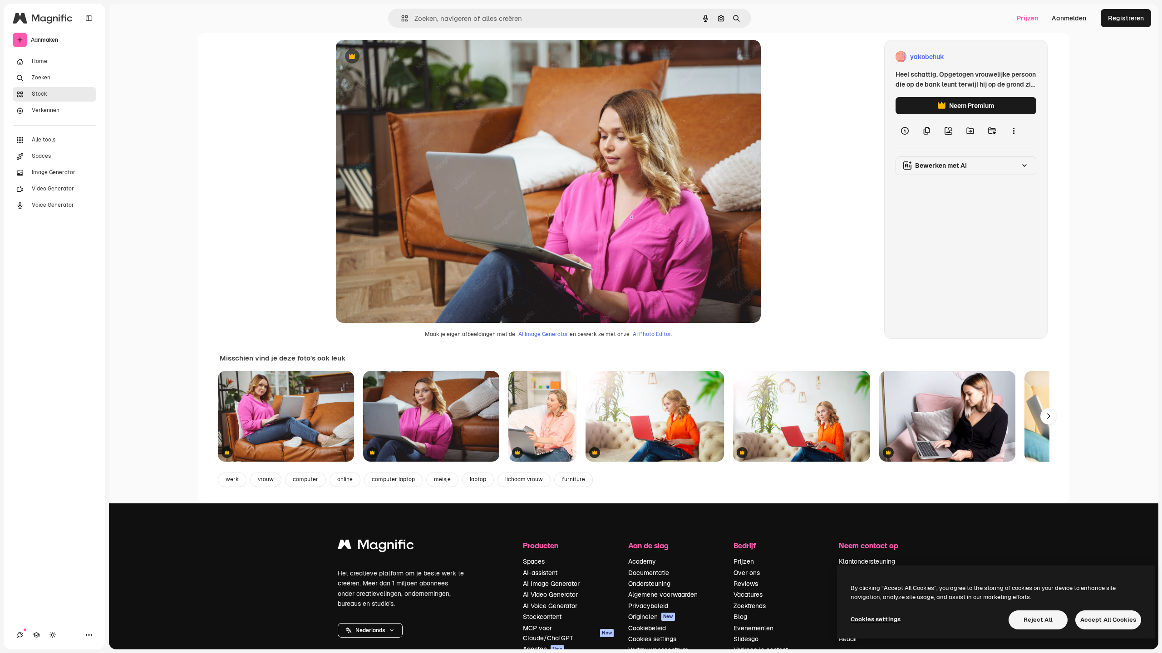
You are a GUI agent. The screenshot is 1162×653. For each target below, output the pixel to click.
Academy (642, 561)
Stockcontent (542, 617)
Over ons (747, 573)
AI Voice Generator (550, 606)
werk (232, 479)
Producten (540, 545)
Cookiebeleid (647, 628)
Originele (395, 57)
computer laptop (393, 479)
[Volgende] (1048, 416)
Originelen (650, 617)
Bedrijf (745, 545)
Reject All (1038, 620)
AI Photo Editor (652, 334)
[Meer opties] (1013, 131)
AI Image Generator (543, 334)
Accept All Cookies (1108, 620)
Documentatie (648, 573)
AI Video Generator (550, 594)
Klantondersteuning (867, 561)
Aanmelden (1069, 18)
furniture (573, 479)
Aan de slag (648, 545)
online (345, 479)
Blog (740, 617)
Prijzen (1027, 18)
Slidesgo (746, 639)
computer (305, 479)
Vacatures (748, 594)
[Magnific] (376, 547)
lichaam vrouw (524, 479)
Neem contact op (868, 545)
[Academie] (36, 635)
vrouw (266, 479)
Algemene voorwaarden (663, 594)
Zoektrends (750, 606)
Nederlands (370, 630)
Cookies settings (652, 639)
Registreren (1126, 18)
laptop (478, 479)
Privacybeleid (648, 606)
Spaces (534, 561)
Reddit (848, 639)
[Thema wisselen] (52, 635)
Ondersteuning (649, 584)
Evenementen (753, 628)
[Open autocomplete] (401, 18)
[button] (370, 630)
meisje (442, 479)
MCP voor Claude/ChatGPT (567, 633)
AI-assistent (540, 573)
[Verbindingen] (20, 635)
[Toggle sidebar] (89, 18)
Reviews (746, 584)
